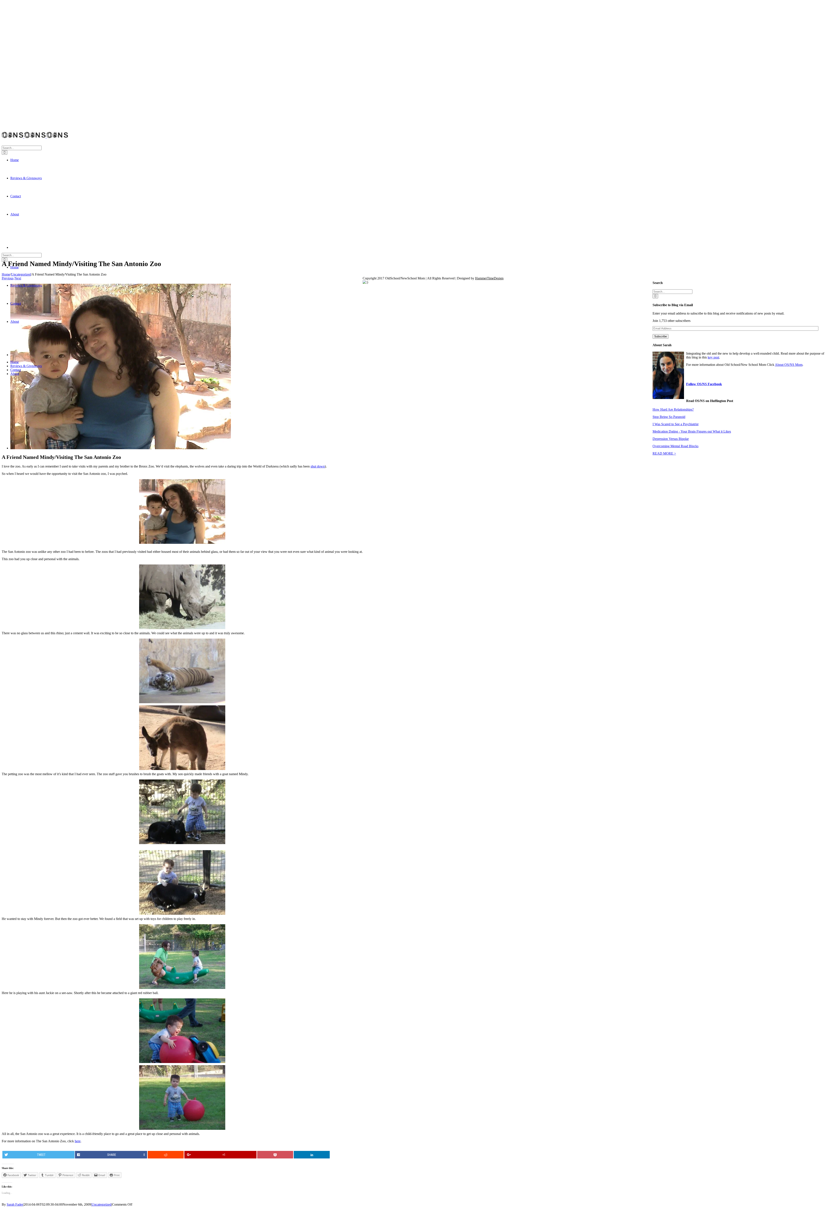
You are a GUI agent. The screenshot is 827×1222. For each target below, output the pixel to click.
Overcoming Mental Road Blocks (675, 446)
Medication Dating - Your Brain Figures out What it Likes (692, 431)
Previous (8, 278)
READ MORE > (664, 453)
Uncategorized (101, 1204)
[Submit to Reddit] (166, 1154)
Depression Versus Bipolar (671, 439)
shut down (318, 466)
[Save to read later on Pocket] (275, 1154)
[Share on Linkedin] (312, 1154)
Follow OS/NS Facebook (704, 384)
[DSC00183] (120, 448)
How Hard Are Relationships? (673, 409)
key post (713, 357)
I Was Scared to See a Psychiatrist (675, 424)
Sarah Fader (15, 1204)
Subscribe (660, 336)
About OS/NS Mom (788, 364)
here (78, 1141)
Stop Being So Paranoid (669, 417)
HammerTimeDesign (489, 278)
